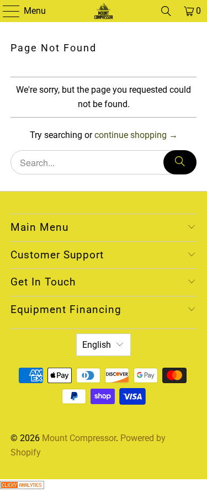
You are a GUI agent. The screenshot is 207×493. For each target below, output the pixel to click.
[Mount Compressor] (104, 11)
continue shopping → (136, 135)
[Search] (166, 11)
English (96, 345)
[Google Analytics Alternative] (22, 486)
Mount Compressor (79, 438)
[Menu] (6, 11)
